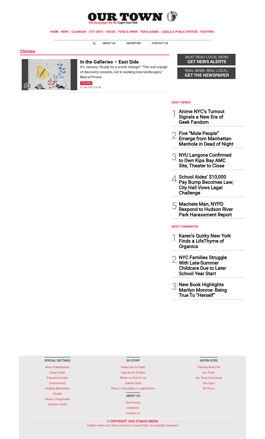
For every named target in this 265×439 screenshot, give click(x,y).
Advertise (133, 43)
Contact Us (160, 43)
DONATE (235, 4)
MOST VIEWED (181, 102)
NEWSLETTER (213, 4)
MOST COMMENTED (184, 226)
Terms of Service (121, 425)
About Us (109, 43)
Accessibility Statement (164, 425)
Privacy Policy (140, 425)
